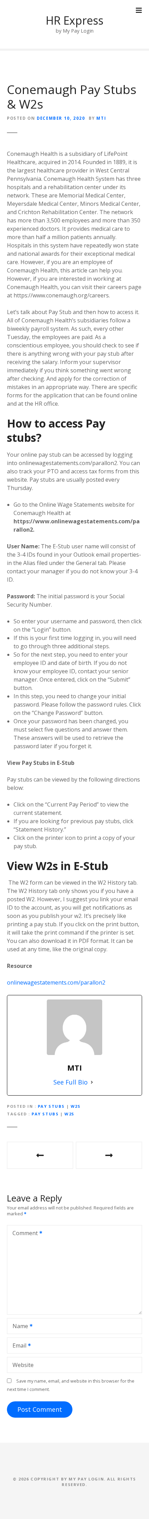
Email (17, 1346)
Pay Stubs (51, 1106)
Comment (23, 1233)
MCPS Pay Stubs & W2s (40, 1155)
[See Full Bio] (92, 1082)
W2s (76, 1106)
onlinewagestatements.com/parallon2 (56, 982)
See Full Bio (70, 1082)
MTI (101, 118)
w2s (69, 1113)
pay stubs (45, 1113)
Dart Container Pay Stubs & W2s (109, 1155)
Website (23, 1365)
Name (18, 1326)
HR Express (74, 20)
